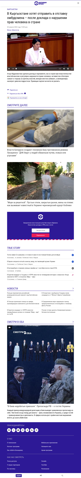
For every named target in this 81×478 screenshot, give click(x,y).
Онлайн (43, 461)
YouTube (44, 465)
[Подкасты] (36, 430)
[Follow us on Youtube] (18, 430)
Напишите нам (46, 446)
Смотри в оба (15, 321)
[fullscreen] (72, 69)
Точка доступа (12, 461)
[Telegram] (41, 475)
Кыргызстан (12, 9)
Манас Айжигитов (13, 30)
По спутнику (11, 469)
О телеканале (11, 443)
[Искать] (62, 475)
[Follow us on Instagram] (23, 430)
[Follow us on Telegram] (27, 430)
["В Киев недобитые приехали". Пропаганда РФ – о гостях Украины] (40, 364)
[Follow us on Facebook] (9, 430)
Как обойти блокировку (15, 450)
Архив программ (46, 450)
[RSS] (32, 430)
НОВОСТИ (12, 288)
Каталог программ (13, 446)
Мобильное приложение (49, 443)
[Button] (12, 90)
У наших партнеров (13, 465)
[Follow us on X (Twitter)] (13, 430)
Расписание (45, 469)
